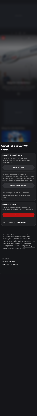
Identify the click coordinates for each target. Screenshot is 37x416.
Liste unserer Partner (29, 247)
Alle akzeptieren (18, 167)
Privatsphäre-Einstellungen (10, 264)
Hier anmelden (21, 222)
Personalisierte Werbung (18, 185)
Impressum (5, 258)
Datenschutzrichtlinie (8, 261)
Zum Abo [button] (18, 215)
